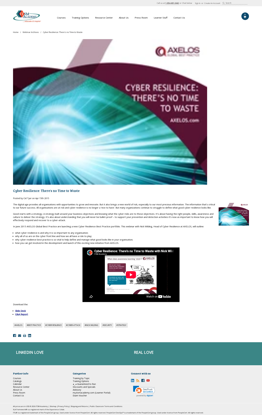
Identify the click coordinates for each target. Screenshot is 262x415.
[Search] (223, 3)
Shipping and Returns (79, 406)
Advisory (77, 389)
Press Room (141, 17)
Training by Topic (81, 378)
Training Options (80, 17)
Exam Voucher (80, 395)
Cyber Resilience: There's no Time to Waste (46, 190)
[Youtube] (148, 380)
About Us (124, 17)
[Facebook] (14, 335)
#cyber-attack (73, 325)
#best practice (34, 325)
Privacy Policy (63, 406)
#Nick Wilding (91, 325)
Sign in (197, 3)
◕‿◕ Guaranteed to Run (84, 384)
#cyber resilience (53, 325)
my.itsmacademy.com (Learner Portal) (91, 392)
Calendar (17, 384)
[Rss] (137, 380)
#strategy (121, 325)
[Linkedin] (29, 335)
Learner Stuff (160, 17)
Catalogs (17, 381)
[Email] (19, 335)
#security (107, 325)
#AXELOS (18, 325)
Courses (61, 17)
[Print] (24, 335)
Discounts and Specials (84, 386)
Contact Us (179, 17)
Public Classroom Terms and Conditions (106, 406)
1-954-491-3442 (172, 3)
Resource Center (104, 17)
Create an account (212, 3)
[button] (144, 391)
